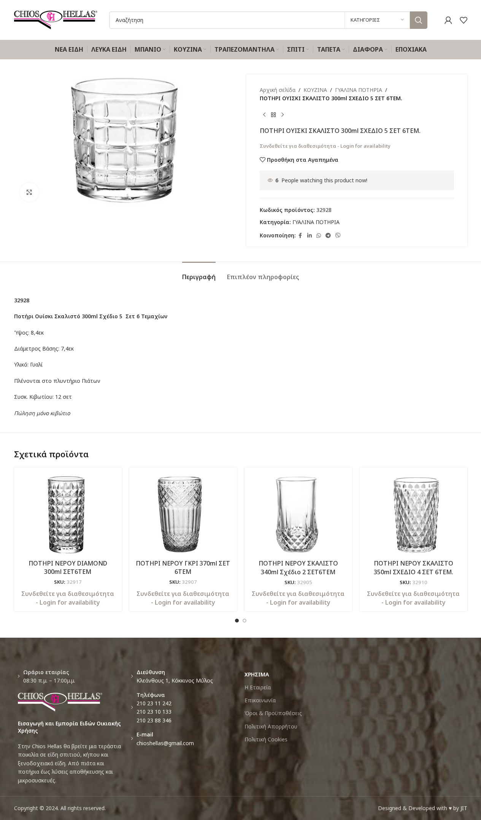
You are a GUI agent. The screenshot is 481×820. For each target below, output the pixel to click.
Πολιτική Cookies (265, 739)
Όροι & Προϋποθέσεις (273, 713)
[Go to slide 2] (244, 621)
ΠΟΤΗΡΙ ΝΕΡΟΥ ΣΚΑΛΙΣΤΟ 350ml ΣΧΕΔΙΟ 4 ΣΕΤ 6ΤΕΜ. (413, 567)
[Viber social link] (338, 236)
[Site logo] (56, 19)
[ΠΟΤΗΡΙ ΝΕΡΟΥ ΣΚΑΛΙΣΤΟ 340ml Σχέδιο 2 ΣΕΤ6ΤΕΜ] (298, 514)
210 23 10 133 (154, 711)
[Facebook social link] (300, 236)
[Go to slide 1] (237, 621)
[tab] (199, 273)
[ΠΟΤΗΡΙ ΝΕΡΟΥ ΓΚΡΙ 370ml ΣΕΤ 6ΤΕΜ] (183, 514)
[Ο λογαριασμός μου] (448, 20)
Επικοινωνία (260, 700)
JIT (463, 808)
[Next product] (282, 115)
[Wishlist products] (463, 20)
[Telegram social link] (328, 236)
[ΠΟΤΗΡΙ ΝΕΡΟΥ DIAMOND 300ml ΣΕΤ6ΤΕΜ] (68, 514)
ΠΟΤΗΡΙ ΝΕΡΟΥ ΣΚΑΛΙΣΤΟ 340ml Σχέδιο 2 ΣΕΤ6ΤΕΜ (298, 567)
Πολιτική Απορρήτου (270, 726)
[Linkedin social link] (309, 236)
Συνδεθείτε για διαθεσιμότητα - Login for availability (325, 145)
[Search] (418, 20)
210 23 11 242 (154, 703)
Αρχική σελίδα (277, 89)
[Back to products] (273, 115)
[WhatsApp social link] (318, 236)
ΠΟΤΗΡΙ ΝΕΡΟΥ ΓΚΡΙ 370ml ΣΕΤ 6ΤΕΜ (183, 567)
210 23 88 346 (154, 720)
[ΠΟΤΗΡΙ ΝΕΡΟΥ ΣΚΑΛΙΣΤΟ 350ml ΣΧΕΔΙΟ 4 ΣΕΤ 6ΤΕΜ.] (413, 514)
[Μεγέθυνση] (29, 192)
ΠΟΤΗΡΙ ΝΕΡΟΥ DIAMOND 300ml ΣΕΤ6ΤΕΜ (68, 567)
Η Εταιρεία (257, 687)
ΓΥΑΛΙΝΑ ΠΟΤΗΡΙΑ (358, 89)
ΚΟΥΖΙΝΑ (315, 89)
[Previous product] (264, 115)
